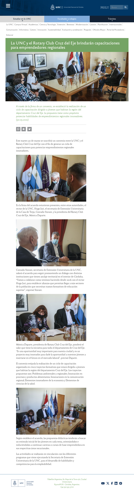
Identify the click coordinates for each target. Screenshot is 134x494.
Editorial (9, 35)
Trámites (112, 18)
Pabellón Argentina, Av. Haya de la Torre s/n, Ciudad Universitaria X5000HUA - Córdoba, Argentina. (67, 481)
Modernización (82, 24)
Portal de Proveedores (115, 29)
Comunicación (12, 29)
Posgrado (87, 29)
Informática (24, 29)
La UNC (9, 24)
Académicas (33, 24)
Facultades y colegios (67, 18)
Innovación (42, 29)
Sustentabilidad (54, 29)
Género (33, 29)
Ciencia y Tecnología (48, 24)
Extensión (61, 24)
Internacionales (115, 24)
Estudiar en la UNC (22, 18)
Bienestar (70, 24)
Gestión (93, 24)
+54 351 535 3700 (67, 487)
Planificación (103, 24)
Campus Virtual (20, 24)
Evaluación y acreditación (72, 29)
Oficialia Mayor (99, 29)
